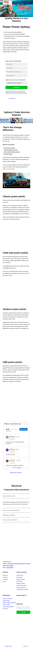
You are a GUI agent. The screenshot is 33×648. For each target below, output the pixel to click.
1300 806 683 (11, 98)
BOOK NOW (8, 646)
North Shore (19, 581)
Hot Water (5, 579)
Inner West (19, 577)
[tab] (16, 496)
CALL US (25, 646)
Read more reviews (15, 472)
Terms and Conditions (8, 606)
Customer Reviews (7, 598)
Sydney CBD (19, 575)
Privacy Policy (6, 604)
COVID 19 (5, 608)
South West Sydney (21, 585)
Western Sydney (20, 583)
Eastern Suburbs (20, 579)
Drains (4, 581)
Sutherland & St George (22, 589)
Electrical (5, 577)
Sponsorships (6, 600)
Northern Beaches (21, 587)
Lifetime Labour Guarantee (9, 602)
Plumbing (5, 575)
